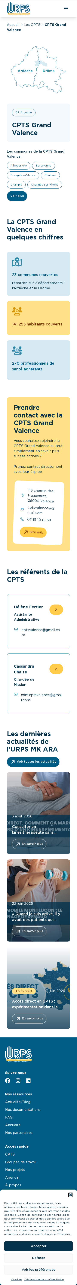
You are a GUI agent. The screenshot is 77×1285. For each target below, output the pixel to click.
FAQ (9, 1117)
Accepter (38, 1246)
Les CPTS (32, 25)
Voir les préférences (38, 1269)
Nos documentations (22, 1109)
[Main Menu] (66, 8)
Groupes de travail (21, 1162)
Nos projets (15, 1170)
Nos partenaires (19, 1133)
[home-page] (18, 8)
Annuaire (13, 1125)
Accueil (13, 25)
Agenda (11, 1177)
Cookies (16, 1279)
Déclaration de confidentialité (44, 1279)
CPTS (10, 1154)
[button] (70, 1195)
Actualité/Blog (17, 1102)
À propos (13, 1185)
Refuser (38, 1258)
